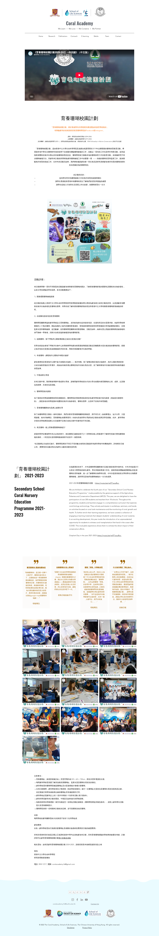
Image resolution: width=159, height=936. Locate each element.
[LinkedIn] (81, 899)
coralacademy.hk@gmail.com (63, 864)
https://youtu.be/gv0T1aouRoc (107, 483)
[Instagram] (72, 899)
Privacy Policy (87, 928)
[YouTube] (86, 899)
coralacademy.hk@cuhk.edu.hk (64, 904)
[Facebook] (77, 899)
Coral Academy (79, 23)
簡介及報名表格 (65, 838)
